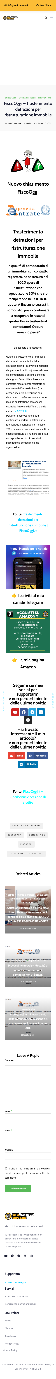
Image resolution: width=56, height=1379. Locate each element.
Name (8, 1111)
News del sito (44, 97)
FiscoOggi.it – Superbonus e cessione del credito (28, 797)
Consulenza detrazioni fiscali (20, 1304)
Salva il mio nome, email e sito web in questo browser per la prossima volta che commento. (27, 1173)
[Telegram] (32, 712)
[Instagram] (28, 720)
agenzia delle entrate (26, 825)
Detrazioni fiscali (27, 97)
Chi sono (9, 1328)
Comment (9, 1060)
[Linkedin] (41, 712)
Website (9, 1150)
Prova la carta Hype (15, 1282)
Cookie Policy (10, 1350)
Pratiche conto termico (17, 1296)
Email (7, 1130)
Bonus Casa (10, 97)
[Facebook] (24, 712)
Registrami (10, 1336)
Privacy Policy (12, 1343)
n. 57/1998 (20, 411)
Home (8, 1320)
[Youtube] (15, 712)
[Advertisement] (28, 55)
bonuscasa (14, 835)
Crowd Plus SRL (33, 1368)
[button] (16, 755)
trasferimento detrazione (26, 854)
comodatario (37, 835)
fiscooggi (26, 844)
